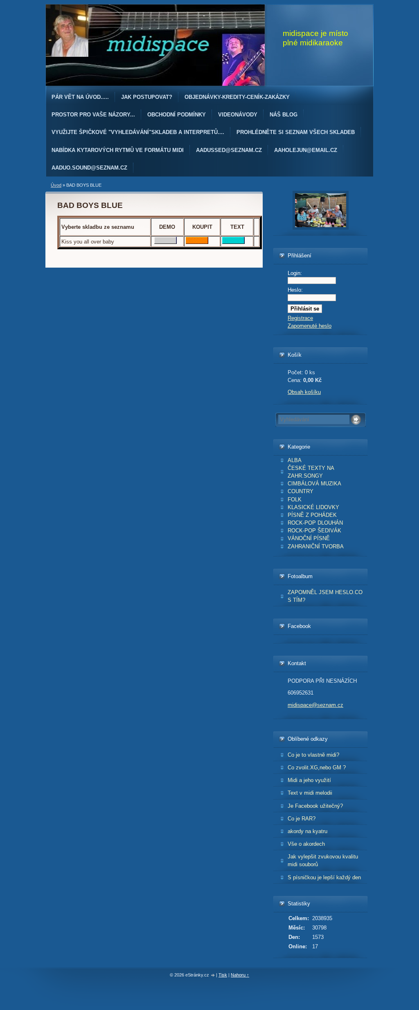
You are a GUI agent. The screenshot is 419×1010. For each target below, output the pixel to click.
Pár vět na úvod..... (80, 97)
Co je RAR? (301, 819)
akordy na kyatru (307, 831)
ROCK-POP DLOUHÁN (315, 523)
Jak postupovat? (146, 97)
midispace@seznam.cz (315, 705)
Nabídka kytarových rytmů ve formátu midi (118, 150)
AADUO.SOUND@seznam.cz (89, 168)
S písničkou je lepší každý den (324, 877)
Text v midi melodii (310, 793)
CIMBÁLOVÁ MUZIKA (314, 483)
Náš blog (283, 115)
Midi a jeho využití (309, 780)
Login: (295, 273)
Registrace (300, 318)
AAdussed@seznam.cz (229, 150)
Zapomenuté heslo (309, 326)
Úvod (56, 185)
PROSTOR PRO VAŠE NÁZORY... (93, 115)
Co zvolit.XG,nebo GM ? (317, 767)
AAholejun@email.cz (305, 150)
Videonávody (237, 115)
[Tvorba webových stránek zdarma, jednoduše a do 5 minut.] (213, 975)
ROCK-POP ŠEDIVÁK (314, 530)
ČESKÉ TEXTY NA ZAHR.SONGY (311, 472)
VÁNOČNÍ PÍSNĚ (309, 538)
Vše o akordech (306, 844)
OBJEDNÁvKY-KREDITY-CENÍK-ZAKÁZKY (237, 97)
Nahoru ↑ (240, 974)
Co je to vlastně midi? (313, 755)
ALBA (295, 460)
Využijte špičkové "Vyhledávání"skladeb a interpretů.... (138, 132)
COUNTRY (300, 491)
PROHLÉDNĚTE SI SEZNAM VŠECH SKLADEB (296, 132)
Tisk (223, 974)
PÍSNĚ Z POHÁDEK (312, 515)
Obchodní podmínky (176, 115)
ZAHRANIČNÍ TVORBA (316, 546)
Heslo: (295, 290)
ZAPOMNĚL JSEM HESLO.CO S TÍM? (325, 596)
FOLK (295, 499)
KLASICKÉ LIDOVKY (313, 507)
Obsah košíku (304, 392)
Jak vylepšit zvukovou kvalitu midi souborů (323, 860)
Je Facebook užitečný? (315, 806)
